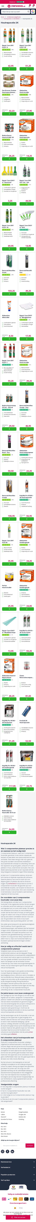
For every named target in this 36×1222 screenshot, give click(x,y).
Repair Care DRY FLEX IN (8, 541)
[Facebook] (7, 1151)
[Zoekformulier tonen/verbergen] (28, 11)
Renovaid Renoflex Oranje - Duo (26, 406)
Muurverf (3, 1117)
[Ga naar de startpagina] (16, 6)
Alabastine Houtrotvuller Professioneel (24, 361)
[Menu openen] (2, 6)
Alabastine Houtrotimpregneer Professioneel (26, 451)
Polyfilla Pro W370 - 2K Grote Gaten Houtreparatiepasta (27, 631)
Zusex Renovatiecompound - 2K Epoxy (27, 676)
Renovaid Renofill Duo (26, 271)
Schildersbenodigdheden (14, 17)
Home (2, 17)
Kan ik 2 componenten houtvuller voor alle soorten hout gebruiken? (15, 1092)
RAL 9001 (3, 1129)
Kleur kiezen (4, 1136)
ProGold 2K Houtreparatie (25, 721)
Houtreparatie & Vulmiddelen (11, 19)
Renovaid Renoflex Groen (8, 271)
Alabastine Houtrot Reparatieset (8, 676)
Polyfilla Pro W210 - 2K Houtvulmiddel (26, 766)
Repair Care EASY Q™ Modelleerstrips (8, 631)
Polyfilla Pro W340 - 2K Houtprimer (9, 721)
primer (30, 1032)
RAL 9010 (3, 1126)
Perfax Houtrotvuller (7, 586)
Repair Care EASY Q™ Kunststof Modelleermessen (8, 181)
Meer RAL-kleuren (6, 1134)
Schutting (21, 1119)
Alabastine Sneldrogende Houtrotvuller (24, 541)
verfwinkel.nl (12, 884)
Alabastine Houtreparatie (25, 136)
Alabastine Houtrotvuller (24, 91)
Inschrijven (30, 1145)
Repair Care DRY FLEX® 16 (8, 226)
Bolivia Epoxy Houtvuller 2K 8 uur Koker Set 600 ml (9, 811)
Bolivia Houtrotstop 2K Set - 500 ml (9, 406)
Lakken (3, 1114)
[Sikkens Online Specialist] (22, 1187)
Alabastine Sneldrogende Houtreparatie (25, 586)
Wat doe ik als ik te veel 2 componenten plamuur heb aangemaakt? (17, 1100)
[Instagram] (2, 1151)
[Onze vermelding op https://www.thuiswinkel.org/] (14, 1187)
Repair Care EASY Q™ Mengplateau (26, 316)
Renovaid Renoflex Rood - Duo (8, 451)
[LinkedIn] (12, 1151)
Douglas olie (22, 1114)
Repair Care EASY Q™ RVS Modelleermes (26, 226)
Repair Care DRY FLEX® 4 (8, 46)
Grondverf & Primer (6, 1119)
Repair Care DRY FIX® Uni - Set (25, 181)
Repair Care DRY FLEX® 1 (8, 361)
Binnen (3, 1112)
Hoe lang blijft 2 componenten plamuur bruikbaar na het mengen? (18, 1088)
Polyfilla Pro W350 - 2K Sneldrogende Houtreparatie (9, 766)
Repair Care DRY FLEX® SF (25, 46)
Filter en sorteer (19, 1217)
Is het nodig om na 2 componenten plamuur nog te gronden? (17, 1096)
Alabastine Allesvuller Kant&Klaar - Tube (8, 316)
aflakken (14, 1034)
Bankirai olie (22, 1117)
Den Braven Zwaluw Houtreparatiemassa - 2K (9, 91)
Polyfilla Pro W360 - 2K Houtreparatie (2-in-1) (26, 496)
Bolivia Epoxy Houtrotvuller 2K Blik (8, 136)
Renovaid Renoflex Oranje (8, 496)
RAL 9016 (3, 1131)
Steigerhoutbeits (23, 1112)
